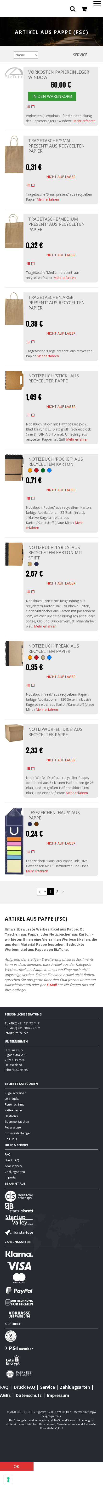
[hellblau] (49, 470)
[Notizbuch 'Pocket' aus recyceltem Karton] (14, 467)
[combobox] (51, 21)
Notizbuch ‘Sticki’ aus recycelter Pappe (53, 378)
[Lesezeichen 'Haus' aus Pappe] (14, 841)
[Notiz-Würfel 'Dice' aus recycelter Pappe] (14, 733)
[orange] (30, 470)
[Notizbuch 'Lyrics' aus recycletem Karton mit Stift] (14, 554)
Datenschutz (29, 1395)
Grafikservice (14, 1166)
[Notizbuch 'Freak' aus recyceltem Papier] (14, 653)
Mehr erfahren (84, 121)
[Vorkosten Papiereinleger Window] (14, 72)
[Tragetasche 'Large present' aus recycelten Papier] (14, 308)
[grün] (42, 470)
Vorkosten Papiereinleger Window (58, 74)
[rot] (36, 470)
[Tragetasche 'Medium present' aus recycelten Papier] (14, 231)
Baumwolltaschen (17, 1121)
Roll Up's (11, 1139)
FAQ (8, 1154)
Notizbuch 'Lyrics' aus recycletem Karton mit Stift (55, 552)
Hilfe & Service (17, 1145)
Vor (63, 891)
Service (80, 54)
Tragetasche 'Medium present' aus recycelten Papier (56, 224)
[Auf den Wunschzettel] (28, 107)
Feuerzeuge (13, 1127)
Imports (10, 1177)
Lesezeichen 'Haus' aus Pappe (54, 815)
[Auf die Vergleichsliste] (33, 107)
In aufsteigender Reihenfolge (42, 54)
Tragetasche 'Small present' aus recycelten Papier (56, 146)
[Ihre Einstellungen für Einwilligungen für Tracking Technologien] (8, 1479)
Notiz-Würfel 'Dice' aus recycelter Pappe (55, 731)
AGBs (5, 1395)
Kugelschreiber (15, 1093)
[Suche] (98, 22)
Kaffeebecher (14, 1110)
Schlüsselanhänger (18, 1133)
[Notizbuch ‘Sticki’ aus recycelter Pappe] (14, 380)
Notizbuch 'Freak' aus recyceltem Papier (53, 648)
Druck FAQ (12, 1160)
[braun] (36, 824)
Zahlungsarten (15, 1172)
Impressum (58, 1395)
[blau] (36, 564)
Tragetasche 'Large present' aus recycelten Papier (56, 302)
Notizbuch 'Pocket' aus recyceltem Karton (55, 461)
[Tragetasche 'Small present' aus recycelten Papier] (14, 154)
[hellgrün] (30, 564)
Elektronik (11, 1116)
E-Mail (51, 984)
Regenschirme (14, 1104)
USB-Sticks (12, 1098)
